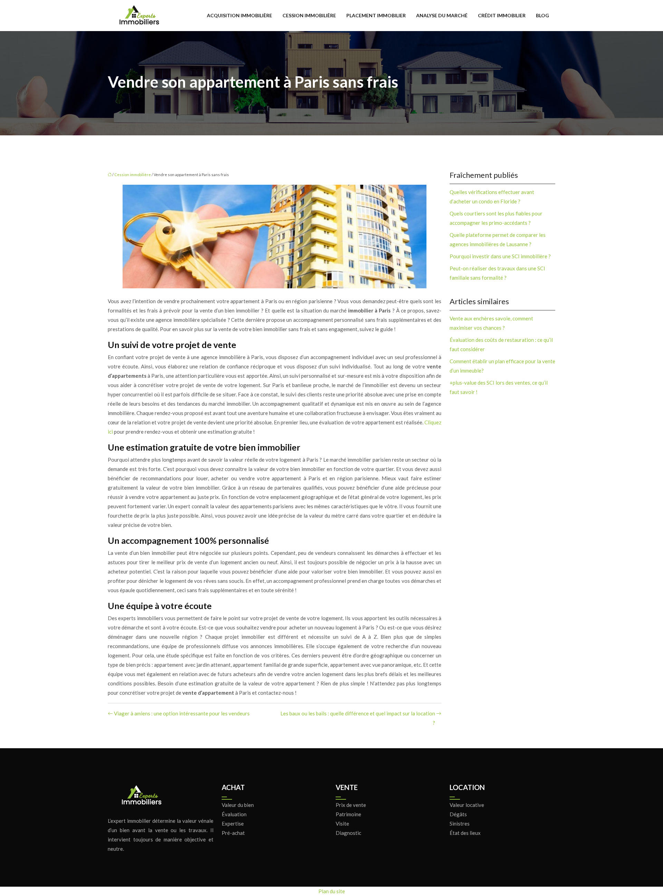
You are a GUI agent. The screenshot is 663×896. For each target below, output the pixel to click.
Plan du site (331, 891)
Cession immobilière (309, 15)
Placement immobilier (376, 15)
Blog (542, 15)
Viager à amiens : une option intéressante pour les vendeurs (182, 713)
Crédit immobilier (502, 15)
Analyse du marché (442, 15)
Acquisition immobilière (239, 15)
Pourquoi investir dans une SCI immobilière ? (500, 256)
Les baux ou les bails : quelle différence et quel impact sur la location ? (357, 718)
